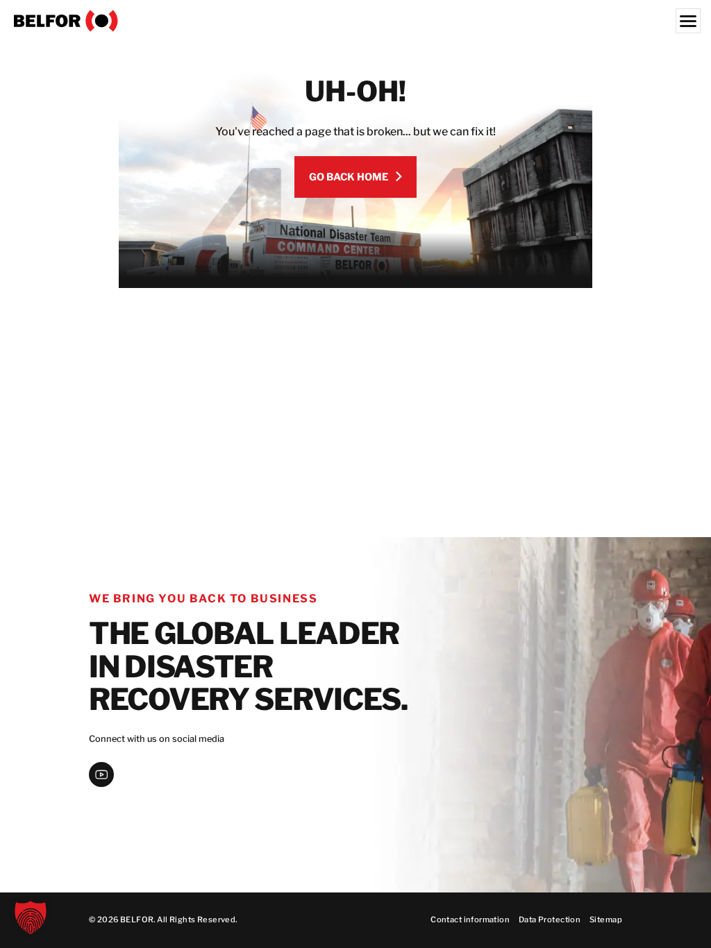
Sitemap (605, 919)
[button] (30, 917)
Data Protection (549, 919)
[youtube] (101, 774)
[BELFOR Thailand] (355, 21)
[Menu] (688, 20)
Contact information (470, 919)
